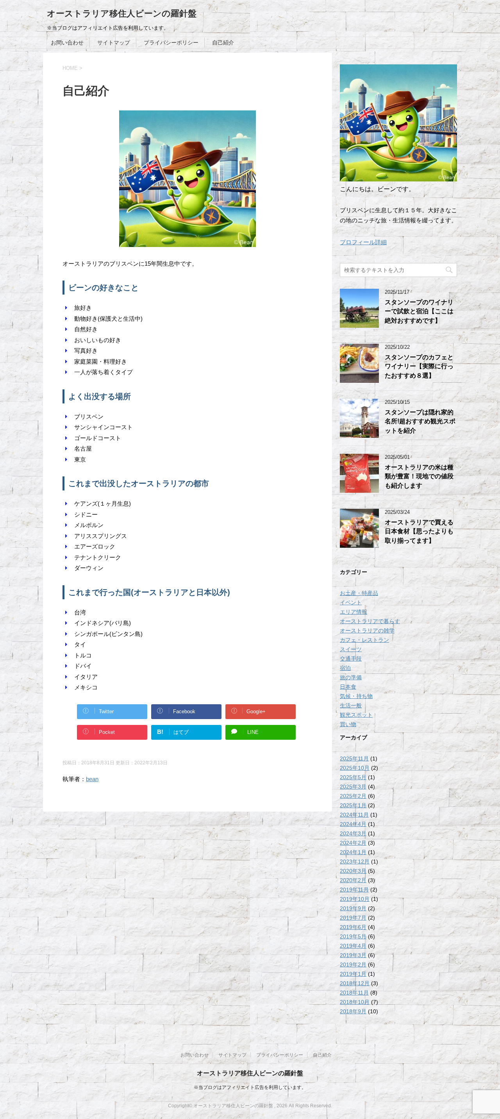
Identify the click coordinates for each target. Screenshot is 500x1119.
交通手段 (351, 658)
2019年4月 (353, 946)
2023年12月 (355, 861)
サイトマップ (113, 42)
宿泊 (345, 668)
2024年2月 (353, 843)
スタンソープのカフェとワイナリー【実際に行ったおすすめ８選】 (419, 366)
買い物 (348, 724)
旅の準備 (351, 677)
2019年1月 (353, 974)
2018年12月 (355, 983)
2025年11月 (354, 758)
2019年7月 (353, 918)
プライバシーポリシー (171, 42)
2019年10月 (355, 899)
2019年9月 (353, 908)
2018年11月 (354, 992)
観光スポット (356, 715)
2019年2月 (353, 964)
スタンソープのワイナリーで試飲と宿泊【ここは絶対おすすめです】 (419, 311)
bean (92, 779)
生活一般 (351, 705)
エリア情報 (353, 612)
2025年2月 (353, 796)
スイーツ (351, 649)
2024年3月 (353, 833)
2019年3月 (353, 955)
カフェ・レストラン (364, 640)
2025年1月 (353, 805)
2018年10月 (355, 1002)
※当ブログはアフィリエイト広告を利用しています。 (250, 1087)
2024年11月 (354, 815)
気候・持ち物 (356, 696)
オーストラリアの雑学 (367, 630)
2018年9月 (353, 1011)
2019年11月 (354, 889)
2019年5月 (353, 936)
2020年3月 (353, 871)
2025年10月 (355, 768)
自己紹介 (223, 42)
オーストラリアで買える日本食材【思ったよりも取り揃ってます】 (419, 531)
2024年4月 (353, 824)
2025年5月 (353, 777)
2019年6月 (353, 927)
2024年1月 (353, 852)
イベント (351, 602)
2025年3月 (353, 786)
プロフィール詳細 (363, 242)
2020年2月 (353, 880)
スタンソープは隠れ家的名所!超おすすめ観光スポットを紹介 (420, 421)
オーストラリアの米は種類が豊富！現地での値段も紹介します (419, 476)
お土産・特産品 (359, 593)
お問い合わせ (67, 42)
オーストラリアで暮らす (370, 621)
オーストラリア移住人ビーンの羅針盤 (121, 13)
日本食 (348, 687)
